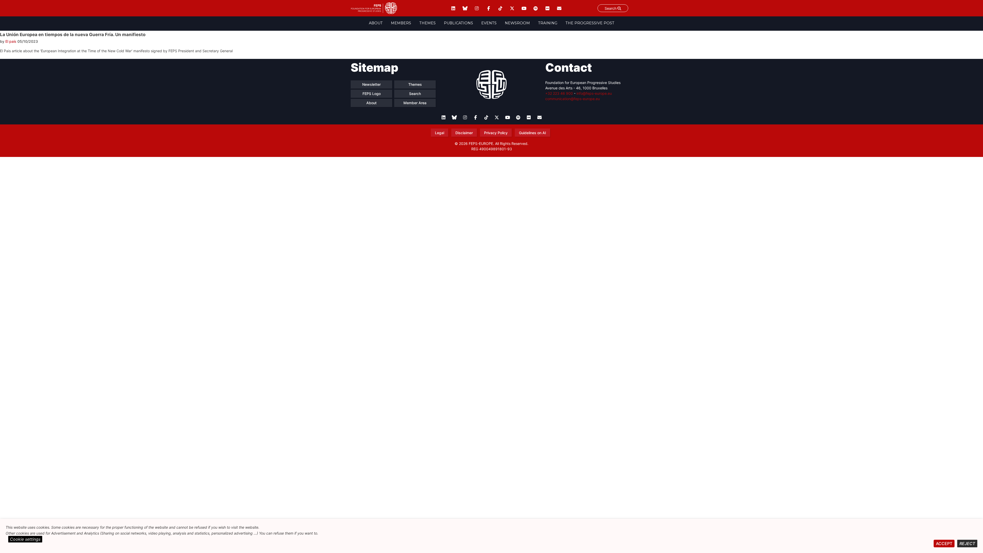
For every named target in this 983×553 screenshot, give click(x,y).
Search (611, 8)
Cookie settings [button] (25, 539)
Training (547, 23)
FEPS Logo (371, 93)
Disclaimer (464, 133)
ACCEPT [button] (944, 543)
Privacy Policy (496, 133)
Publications (458, 23)
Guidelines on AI (532, 133)
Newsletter (371, 84)
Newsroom (517, 23)
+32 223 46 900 (559, 93)
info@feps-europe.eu (594, 93)
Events (489, 23)
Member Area (414, 103)
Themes (427, 23)
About (376, 23)
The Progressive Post (589, 23)
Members (401, 23)
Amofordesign (491, 155)
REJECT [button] (967, 543)
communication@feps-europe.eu (572, 99)
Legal (439, 133)
